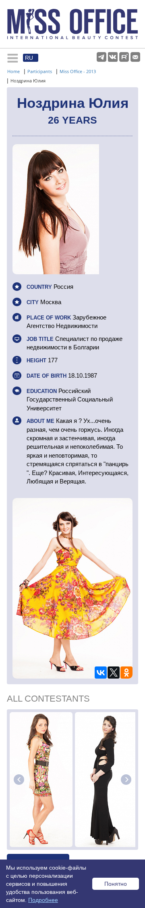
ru (29, 58)
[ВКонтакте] (101, 672)
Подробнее (43, 900)
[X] (114, 672)
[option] (41, 779)
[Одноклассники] (126, 672)
